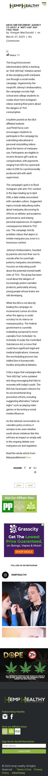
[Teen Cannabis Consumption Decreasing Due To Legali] (24, 604)
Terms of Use (24, 769)
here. (28, 457)
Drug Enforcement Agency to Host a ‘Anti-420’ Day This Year (23, 27)
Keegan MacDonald (22, 32)
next (30, 485)
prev (19, 485)
